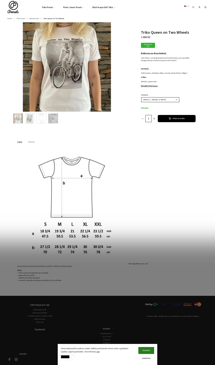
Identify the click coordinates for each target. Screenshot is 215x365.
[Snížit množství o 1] (143, 119)
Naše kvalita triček (39, 310)
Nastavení (65, 357)
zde (98, 351)
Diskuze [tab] (31, 142)
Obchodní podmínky (39, 313)
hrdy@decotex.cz (106, 333)
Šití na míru (40, 322)
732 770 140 (106, 336)
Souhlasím (146, 350)
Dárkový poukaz (40, 319)
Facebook (106, 340)
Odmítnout (146, 358)
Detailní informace (149, 86)
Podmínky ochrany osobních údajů (39, 316)
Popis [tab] (19, 142)
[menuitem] (50, 7)
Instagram (106, 343)
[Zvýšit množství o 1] (154, 119)
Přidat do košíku (179, 118)
